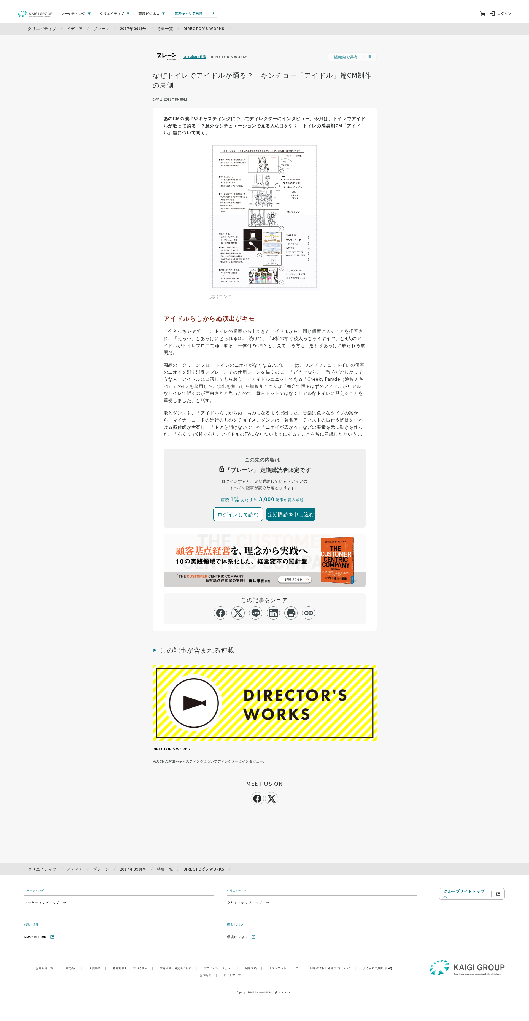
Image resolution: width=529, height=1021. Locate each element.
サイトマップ (232, 975)
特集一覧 (165, 28)
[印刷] (291, 613)
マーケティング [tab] (73, 13)
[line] (256, 613)
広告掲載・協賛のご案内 (178, 968)
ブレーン (101, 28)
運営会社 (73, 968)
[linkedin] (273, 613)
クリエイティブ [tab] (112, 13)
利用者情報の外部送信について (333, 968)
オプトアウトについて (286, 968)
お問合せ (208, 975)
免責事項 (97, 968)
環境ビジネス (237, 936)
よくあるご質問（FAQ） (382, 968)
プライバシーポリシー (221, 968)
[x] (238, 613)
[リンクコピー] (309, 613)
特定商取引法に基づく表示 (133, 968)
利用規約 (253, 968)
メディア (75, 28)
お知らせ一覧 (47, 968)
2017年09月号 (133, 28)
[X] (272, 798)
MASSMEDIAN (35, 936)
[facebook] (220, 613)
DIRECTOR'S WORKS (204, 28)
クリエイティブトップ (244, 902)
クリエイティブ (42, 28)
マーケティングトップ (41, 902)
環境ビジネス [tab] (149, 13)
